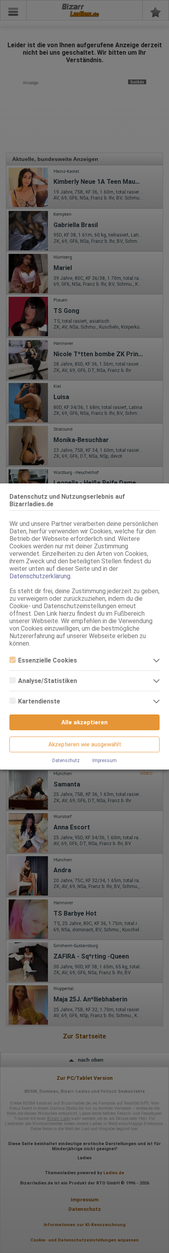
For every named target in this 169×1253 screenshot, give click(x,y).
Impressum (104, 760)
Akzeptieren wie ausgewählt (84, 744)
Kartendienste (39, 701)
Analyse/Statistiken (47, 681)
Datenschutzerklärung (39, 576)
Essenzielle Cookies (47, 660)
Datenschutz (66, 760)
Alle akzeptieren (84, 722)
